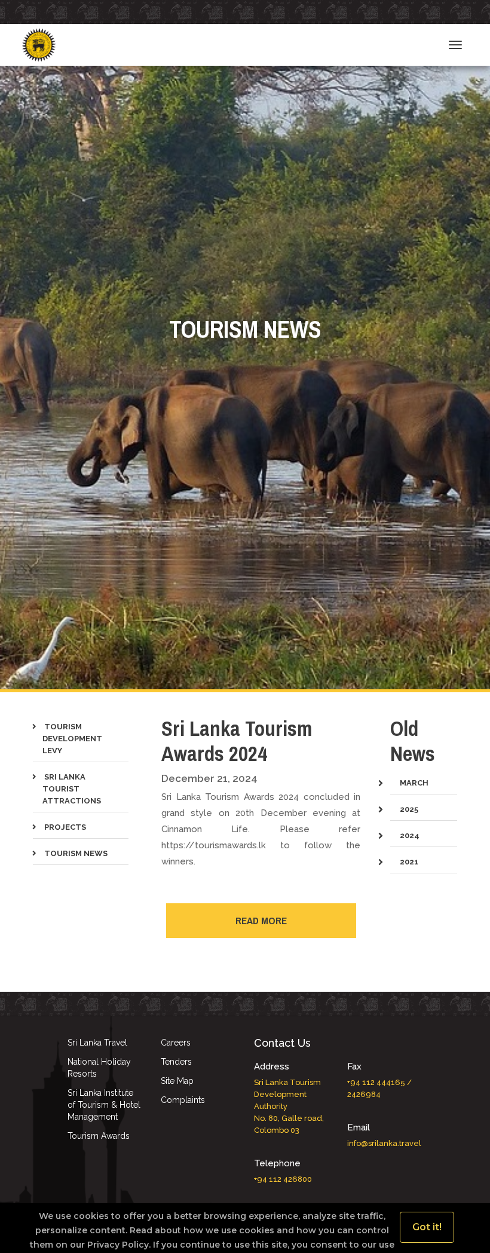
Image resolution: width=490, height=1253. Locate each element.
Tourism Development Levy (72, 738)
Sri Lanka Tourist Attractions (71, 788)
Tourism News (75, 853)
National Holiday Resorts (99, 1067)
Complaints (183, 1100)
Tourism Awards (99, 1136)
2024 (409, 835)
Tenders (176, 1061)
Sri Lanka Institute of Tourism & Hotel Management (104, 1104)
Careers (176, 1042)
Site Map (177, 1081)
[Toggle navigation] (455, 45)
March (414, 782)
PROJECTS (64, 827)
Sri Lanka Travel (97, 1042)
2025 (409, 809)
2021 (409, 861)
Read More (261, 920)
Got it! (427, 1227)
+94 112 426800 (283, 1179)
